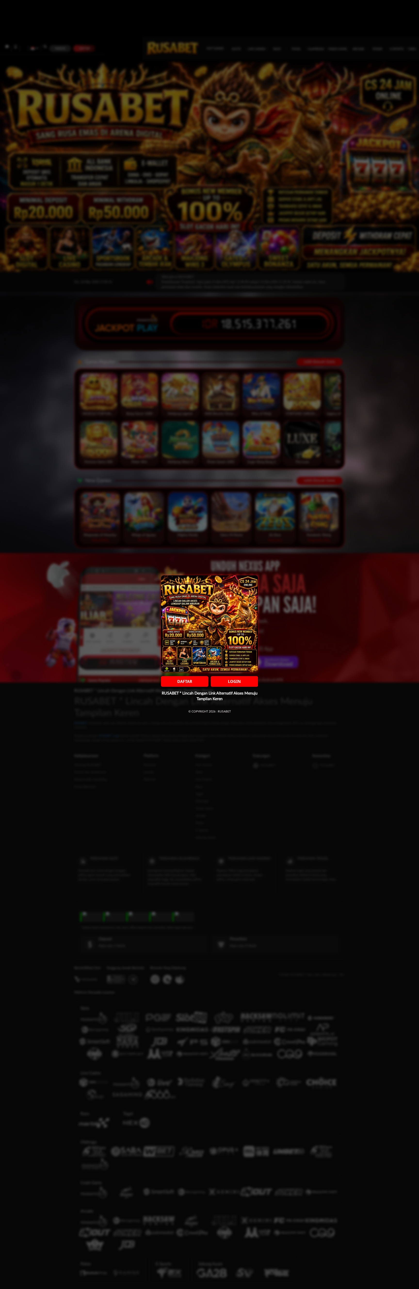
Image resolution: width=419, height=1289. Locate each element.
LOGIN (234, 681)
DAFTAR (184, 681)
